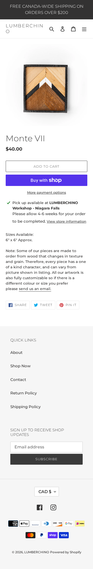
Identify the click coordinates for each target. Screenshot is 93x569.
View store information (66, 221)
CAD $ (44, 491)
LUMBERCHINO (25, 28)
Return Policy (23, 393)
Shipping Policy (25, 406)
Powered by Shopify (65, 552)
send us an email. (35, 288)
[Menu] (84, 28)
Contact (18, 379)
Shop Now (20, 365)
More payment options (46, 192)
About (16, 352)
